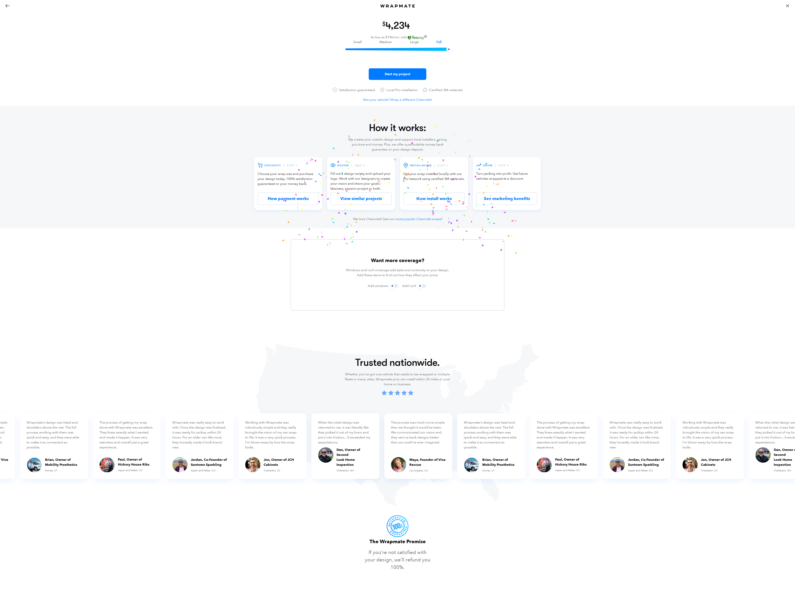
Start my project (397, 74)
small (357, 42)
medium (385, 42)
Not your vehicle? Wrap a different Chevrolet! (397, 100)
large (414, 42)
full (439, 42)
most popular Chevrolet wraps (418, 219)
